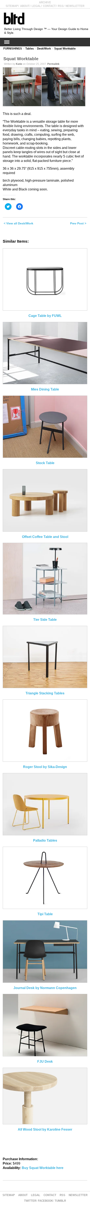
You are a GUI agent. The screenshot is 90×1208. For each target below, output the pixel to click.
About (25, 6)
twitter (30, 1200)
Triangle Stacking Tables (45, 693)
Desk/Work (44, 48)
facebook (45, 1200)
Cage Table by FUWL (45, 316)
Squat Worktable (65, 48)
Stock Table (45, 463)
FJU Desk (45, 1061)
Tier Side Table (45, 619)
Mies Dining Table (45, 389)
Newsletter (75, 6)
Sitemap (12, 6)
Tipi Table (45, 914)
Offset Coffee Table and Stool (45, 537)
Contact (49, 6)
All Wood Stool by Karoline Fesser (45, 1129)
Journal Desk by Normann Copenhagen (45, 988)
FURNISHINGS (12, 48)
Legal (36, 6)
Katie (19, 63)
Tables (29, 48)
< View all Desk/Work (18, 223)
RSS (60, 6)
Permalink (53, 63)
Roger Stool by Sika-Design (45, 767)
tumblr (60, 1200)
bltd (13, 18)
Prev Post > (78, 223)
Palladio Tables (45, 840)
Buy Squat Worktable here (42, 1168)
